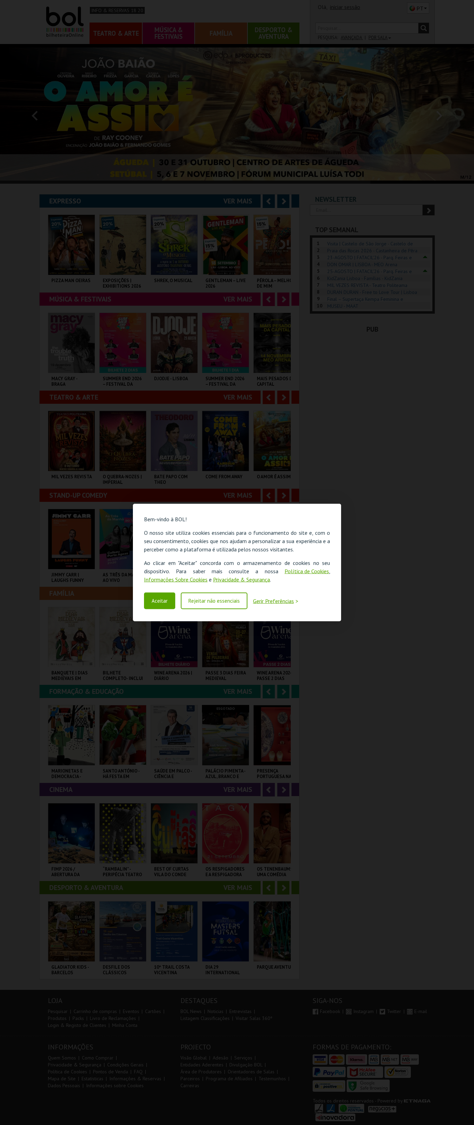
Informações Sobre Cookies (176, 579)
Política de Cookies (307, 571)
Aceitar (160, 601)
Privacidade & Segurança (241, 579)
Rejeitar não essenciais (214, 601)
